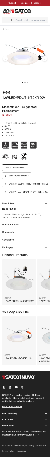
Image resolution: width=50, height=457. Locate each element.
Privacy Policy (8, 451)
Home (7, 29)
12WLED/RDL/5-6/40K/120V (18, 358)
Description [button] (8, 203)
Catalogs (37, 3)
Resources (24, 3)
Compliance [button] (8, 239)
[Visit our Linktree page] (22, 387)
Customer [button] (7, 420)
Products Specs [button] (10, 224)
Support (12, 3)
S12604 (7, 115)
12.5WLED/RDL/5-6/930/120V (19, 301)
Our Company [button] (9, 414)
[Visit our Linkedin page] (10, 387)
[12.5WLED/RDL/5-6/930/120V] (19, 278)
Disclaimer (21, 451)
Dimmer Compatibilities (15, 168)
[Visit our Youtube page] (16, 387)
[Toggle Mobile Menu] (5, 20)
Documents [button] (8, 232)
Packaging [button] (7, 247)
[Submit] (12, 20)
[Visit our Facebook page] (4, 387)
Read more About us (12, 407)
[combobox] (28, 20)
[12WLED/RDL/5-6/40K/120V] (19, 335)
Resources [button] (8, 426)
